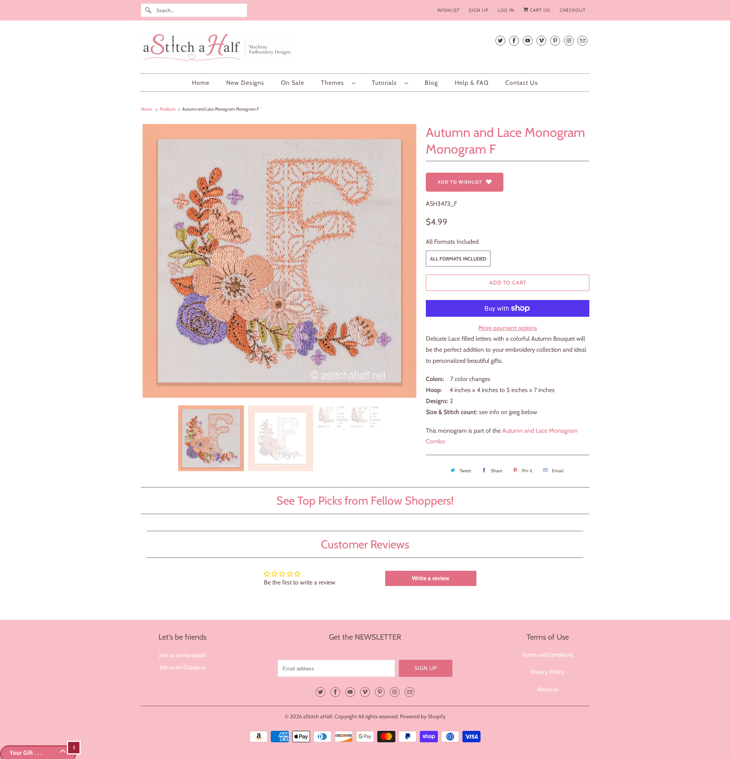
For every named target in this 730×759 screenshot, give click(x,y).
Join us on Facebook (182, 655)
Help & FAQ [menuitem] (472, 82)
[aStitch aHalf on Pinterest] (555, 40)
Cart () (539, 10)
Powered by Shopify (423, 716)
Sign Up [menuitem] (479, 10)
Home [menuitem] (200, 82)
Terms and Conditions (547, 654)
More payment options (507, 328)
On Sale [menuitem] (292, 82)
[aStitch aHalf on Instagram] (569, 40)
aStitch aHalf (317, 716)
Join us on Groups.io (183, 667)
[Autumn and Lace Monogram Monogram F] (279, 261)
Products (168, 109)
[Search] (148, 10)
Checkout (573, 10)
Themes (334, 82)
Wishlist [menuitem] (448, 10)
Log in (506, 10)
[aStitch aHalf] (365, 49)
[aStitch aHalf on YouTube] (528, 40)
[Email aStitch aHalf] (582, 40)
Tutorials (386, 82)
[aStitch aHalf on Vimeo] (541, 40)
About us (547, 689)
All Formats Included (452, 241)
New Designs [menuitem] (245, 82)
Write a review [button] (430, 578)
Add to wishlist (460, 182)
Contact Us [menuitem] (521, 82)
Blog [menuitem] (431, 82)
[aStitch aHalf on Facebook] (514, 40)
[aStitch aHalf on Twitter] (500, 40)
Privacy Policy (547, 671)
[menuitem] (338, 83)
